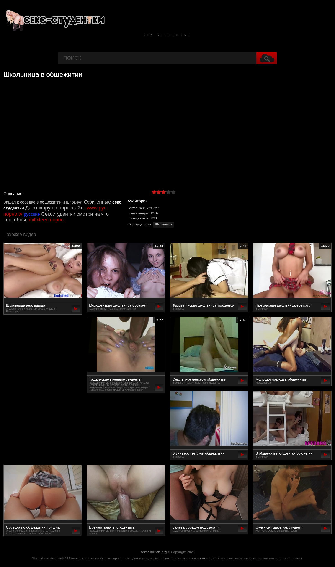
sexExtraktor (149, 208)
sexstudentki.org (153, 552)
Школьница (163, 224)
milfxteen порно (46, 220)
